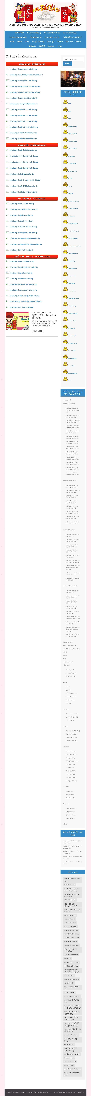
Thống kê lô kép (72, 276)
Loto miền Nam (72, 335)
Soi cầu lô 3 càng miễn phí (71, 1035)
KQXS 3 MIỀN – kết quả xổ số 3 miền (44, 316)
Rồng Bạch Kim (68, 975)
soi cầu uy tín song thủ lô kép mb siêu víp (25, 92)
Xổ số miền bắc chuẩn (52, 33)
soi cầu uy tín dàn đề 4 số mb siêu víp (23, 110)
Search (67, 63)
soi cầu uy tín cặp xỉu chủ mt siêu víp (23, 284)
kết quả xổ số (68, 962)
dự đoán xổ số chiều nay (71, 934)
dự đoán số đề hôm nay (70, 926)
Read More (38, 331)
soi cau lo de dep (69, 992)
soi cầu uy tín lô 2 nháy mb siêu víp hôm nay (26, 75)
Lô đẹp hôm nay (71, 966)
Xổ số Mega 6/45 (72, 163)
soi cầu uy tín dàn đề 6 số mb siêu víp (23, 115)
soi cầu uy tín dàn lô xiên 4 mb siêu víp (24, 168)
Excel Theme (64, 1092)
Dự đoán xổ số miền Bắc (70, 950)
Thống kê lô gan (72, 261)
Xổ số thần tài (71, 216)
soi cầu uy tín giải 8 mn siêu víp (21, 215)
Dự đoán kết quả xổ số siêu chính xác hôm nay (72, 910)
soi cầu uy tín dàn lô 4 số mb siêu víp (23, 133)
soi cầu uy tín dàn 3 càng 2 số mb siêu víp (25, 180)
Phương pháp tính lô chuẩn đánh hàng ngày (72, 971)
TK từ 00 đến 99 (72, 321)
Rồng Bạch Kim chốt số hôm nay (71, 979)
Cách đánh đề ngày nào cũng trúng (72, 895)
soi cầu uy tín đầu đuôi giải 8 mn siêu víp (25, 238)
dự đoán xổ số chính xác (71, 938)
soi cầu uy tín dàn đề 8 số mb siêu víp (23, 121)
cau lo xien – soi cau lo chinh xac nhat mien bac (45, 25)
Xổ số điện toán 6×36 (72, 714)
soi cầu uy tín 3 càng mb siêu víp (22, 174)
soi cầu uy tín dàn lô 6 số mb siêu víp (23, 139)
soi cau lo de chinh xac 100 (71, 988)
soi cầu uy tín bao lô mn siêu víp (21, 221)
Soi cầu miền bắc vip (34, 33)
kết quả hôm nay (38, 42)
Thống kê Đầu (71, 283)
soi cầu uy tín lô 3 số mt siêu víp (21, 307)
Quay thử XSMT (72, 366)
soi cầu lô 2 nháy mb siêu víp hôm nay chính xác (72, 410)
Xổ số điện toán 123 (73, 208)
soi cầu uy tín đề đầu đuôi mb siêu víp (24, 192)
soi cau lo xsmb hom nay (71, 1012)
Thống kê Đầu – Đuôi (73, 298)
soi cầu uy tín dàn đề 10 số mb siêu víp (24, 127)
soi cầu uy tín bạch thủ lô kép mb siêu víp (25, 86)
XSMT (27, 42)
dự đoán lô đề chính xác (70, 915)
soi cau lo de (69, 983)
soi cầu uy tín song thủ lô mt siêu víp (23, 290)
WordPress (81, 1092)
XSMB (12, 42)
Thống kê (32, 46)
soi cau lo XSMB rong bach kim (71, 1024)
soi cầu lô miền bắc (68, 1044)
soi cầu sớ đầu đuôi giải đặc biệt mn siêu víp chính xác (73, 629)
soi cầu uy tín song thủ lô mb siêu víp (23, 81)
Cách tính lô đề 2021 (69, 884)
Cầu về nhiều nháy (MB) (74, 246)
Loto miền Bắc (72, 328)
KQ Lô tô (42, 46)
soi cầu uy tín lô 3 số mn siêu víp (22, 250)
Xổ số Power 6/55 (72, 171)
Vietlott (60, 42)
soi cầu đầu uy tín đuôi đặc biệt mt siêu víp (25, 301)
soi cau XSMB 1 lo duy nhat (72, 1030)
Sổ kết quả (50, 42)
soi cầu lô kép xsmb (70, 1039)
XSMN (19, 42)
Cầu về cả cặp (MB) (73, 238)
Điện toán (69, 42)
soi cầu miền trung (69, 1058)
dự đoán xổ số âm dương (71, 954)
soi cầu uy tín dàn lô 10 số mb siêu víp (24, 186)
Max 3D (70, 178)
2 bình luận (47, 312)
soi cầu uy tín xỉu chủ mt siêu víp (22, 261)
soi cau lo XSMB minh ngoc (71, 1018)
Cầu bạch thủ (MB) (73, 223)
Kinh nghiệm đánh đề (52, 37)
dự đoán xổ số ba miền (71, 930)
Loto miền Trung (72, 343)
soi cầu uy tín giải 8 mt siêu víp (21, 273)
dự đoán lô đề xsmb (69, 919)
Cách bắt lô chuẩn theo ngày (72, 880)
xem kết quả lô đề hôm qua (72, 1069)
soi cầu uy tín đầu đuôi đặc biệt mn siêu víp (26, 244)
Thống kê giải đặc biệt (70, 1061)
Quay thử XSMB (72, 350)
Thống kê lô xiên (72, 268)
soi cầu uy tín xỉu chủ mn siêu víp (22, 204)
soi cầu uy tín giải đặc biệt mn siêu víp (24, 209)
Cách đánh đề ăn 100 (69, 900)
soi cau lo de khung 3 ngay (72, 996)
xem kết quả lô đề (69, 1065)
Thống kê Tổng (72, 306)
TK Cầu (78, 42)
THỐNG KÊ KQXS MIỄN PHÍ (72, 37)
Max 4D (70, 186)
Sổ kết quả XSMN (72, 141)
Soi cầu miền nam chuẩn (18, 37)
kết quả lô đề (67, 958)
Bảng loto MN (70, 794)
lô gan (76, 962)
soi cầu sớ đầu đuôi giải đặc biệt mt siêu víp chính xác (73, 567)
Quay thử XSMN (72, 358)
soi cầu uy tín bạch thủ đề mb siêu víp (24, 98)
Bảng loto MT (70, 791)
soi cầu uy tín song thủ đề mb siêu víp (24, 104)
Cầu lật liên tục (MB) (73, 231)
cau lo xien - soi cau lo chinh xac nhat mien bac (33, 1092)
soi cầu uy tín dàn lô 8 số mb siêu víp (23, 150)
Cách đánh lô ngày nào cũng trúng (71, 889)
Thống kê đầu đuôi (73, 253)
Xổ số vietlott (71, 156)
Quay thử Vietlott (72, 373)
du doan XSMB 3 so (70, 905)
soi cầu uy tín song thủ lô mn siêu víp (23, 233)
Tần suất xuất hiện (73, 313)
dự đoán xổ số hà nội (70, 941)
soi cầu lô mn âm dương (70, 1049)
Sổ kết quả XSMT (72, 148)
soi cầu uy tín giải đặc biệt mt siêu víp (24, 267)
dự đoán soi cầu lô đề (70, 923)
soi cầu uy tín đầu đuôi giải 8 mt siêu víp (24, 296)
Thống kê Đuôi (72, 291)
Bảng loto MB (70, 798)
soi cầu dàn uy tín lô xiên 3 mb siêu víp (24, 162)
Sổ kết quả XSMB (72, 133)
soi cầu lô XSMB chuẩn (71, 1054)
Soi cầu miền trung (69, 33)
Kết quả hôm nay (72, 126)
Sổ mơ (60, 46)
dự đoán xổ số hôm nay (71, 945)
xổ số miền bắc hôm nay (71, 1074)
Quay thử (51, 46)
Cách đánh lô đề (36, 37)
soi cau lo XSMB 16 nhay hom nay (72, 1006)
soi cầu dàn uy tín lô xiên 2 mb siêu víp (24, 156)
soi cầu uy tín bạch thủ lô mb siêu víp (23, 69)
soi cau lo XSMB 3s (71, 1000)
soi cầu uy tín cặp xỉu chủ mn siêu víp (23, 227)
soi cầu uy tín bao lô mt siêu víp (21, 279)
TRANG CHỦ (19, 33)
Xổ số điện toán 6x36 (73, 201)
